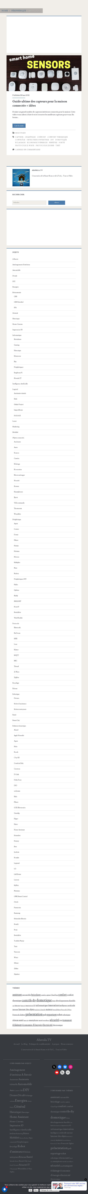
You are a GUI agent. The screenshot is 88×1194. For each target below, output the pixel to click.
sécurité (54, 1020)
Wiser (16, 957)
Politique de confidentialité (39, 1044)
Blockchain (17, 339)
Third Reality (18, 618)
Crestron (17, 769)
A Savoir (15, 259)
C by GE (16, 758)
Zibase (16, 963)
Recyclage (15, 683)
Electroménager (19, 475)
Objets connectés (18, 438)
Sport (16, 497)
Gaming (16, 345)
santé (21, 1020)
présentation (34, 1014)
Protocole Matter (56, 1010)
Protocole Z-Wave (24, 145)
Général (15, 313)
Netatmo (17, 891)
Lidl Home (17, 874)
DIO (15, 785)
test (58, 145)
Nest (15, 568)
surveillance (46, 1020)
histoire (17, 1005)
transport (67, 1020)
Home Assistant (19, 830)
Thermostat (18, 508)
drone (54, 1001)
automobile (26, 995)
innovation (53, 1005)
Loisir (14, 421)
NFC (15, 661)
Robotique (15, 694)
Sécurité (16, 481)
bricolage (36, 994)
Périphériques (18, 367)
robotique (66, 1014)
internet (15, 1010)
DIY (13, 281)
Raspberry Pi (18, 373)
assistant (17, 994)
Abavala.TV (44, 1040)
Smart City (16, 720)
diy (52, 140)
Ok (30, 1190)
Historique (16, 319)
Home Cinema (17, 324)
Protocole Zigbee (45, 145)
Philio (16, 585)
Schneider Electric (20, 919)
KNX (15, 639)
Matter (16, 650)
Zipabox (16, 974)
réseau (15, 1020)
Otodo (16, 902)
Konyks (16, 858)
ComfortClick (18, 763)
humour (23, 1006)
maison (49, 1009)
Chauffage (30, 137)
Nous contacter (67, 1044)
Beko (15, 747)
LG (15, 869)
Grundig (16, 813)
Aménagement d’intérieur (21, 265)
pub (44, 1014)
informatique (42, 1005)
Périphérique (18, 10)
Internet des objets (26, 1009)
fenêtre (53, 143)
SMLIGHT (17, 601)
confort (41, 137)
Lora (15, 644)
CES (15, 296)
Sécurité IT (17, 378)
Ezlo (15, 797)
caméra (43, 995)
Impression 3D (17, 330)
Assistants (17, 442)
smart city (26, 1020)
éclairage (20, 143)
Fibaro (16, 540)
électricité (47, 1025)
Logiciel (15, 389)
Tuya (15, 946)
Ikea (15, 846)
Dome (16, 535)
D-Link (16, 774)
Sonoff (16, 607)
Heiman (16, 551)
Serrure (16, 486)
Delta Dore (17, 780)
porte (62, 143)
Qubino (16, 590)
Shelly (16, 596)
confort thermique (57, 137)
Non (36, 1190)
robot (59, 1014)
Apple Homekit (19, 735)
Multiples (20, 133)
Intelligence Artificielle (20, 384)
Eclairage (17, 464)
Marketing (15, 427)
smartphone (33, 1020)
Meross (16, 557)
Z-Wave (16, 672)
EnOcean (17, 633)
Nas (15, 362)
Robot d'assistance (20, 704)
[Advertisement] (44, 34)
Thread (16, 666)
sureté (40, 1020)
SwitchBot (17, 612)
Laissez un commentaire (27, 150)
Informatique (16, 335)
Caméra (16, 458)
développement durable (65, 1000)
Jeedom (16, 852)
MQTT (16, 655)
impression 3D (30, 1006)
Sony (15, 930)
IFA (15, 308)
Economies (18, 469)
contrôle (20, 140)
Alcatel (16, 730)
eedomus (17, 791)
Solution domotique (19, 726)
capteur (19, 137)
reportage (52, 1014)
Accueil (17, 1044)
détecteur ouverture (38, 140)
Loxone (16, 880)
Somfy (16, 924)
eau (13, 1006)
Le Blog (24, 1044)
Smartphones (18, 492)
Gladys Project (18, 404)
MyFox (16, 885)
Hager (16, 819)
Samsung (17, 913)
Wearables (17, 514)
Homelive (17, 835)
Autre (16, 447)
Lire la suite (20, 126)
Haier (16, 824)
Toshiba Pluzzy (19, 941)
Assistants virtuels (20, 393)
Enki (15, 399)
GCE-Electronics (19, 808)
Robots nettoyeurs (20, 709)
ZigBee (16, 677)
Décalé (14, 276)
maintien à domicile (40, 1010)
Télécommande (19, 503)
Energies (15, 287)
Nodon (16, 573)
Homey (16, 841)
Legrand (16, 863)
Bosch (16, 752)
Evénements (16, 292)
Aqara (16, 524)
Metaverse (17, 356)
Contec (16, 529)
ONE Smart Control (20, 896)
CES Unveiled (18, 302)
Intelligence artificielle (67, 1005)
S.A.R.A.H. (17, 416)
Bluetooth (17, 628)
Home (5, 10)
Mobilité (15, 432)
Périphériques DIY (20, 579)
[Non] (85, 1188)
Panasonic (17, 908)
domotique (61, 140)
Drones (16, 698)
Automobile (16, 270)
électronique (58, 1025)
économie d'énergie (37, 143)
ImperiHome (18, 410)
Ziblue (16, 968)
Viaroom (17, 952)
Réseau (14, 688)
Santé (14, 715)
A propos (55, 1044)
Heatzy (16, 546)
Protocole (15, 623)
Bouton (16, 453)
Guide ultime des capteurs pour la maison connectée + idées (44, 73)
